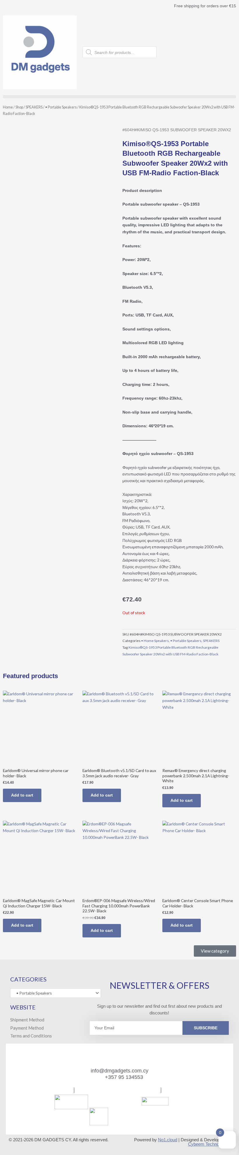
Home (8, 107)
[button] (119, 96)
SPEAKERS (34, 107)
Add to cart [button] (22, 795)
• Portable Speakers (61, 107)
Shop (19, 107)
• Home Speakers (155, 640)
